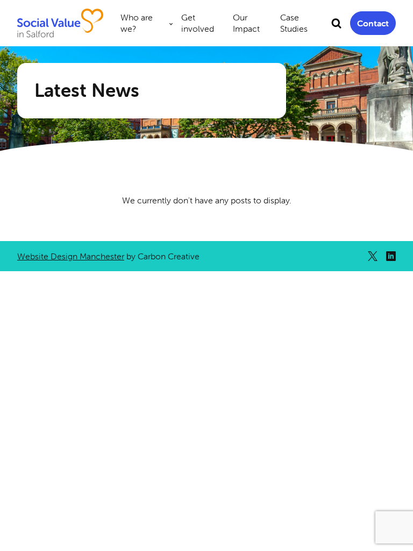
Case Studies (294, 23)
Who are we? (136, 23)
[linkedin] (391, 256)
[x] (373, 256)
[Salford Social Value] (60, 23)
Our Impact (246, 23)
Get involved (197, 23)
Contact (373, 23)
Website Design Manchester (70, 256)
